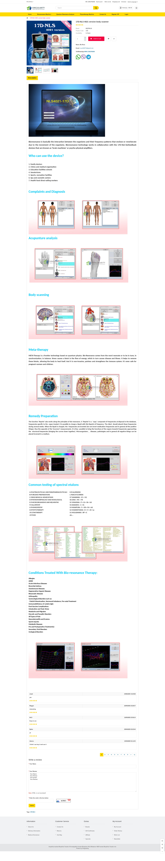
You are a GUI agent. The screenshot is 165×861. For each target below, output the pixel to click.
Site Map (59, 835)
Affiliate (87, 835)
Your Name (33, 764)
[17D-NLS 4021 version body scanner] (30, 70)
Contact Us (103, 14)
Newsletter (117, 839)
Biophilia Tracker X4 (65, 846)
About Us (31, 827)
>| (134, 754)
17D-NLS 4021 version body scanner (40, 18)
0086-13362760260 (89, 51)
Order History (118, 831)
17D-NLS (32, 812)
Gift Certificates (90, 831)
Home (30, 14)
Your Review (33, 771)
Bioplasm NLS (86, 846)
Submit (32, 805)
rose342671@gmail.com (86, 48)
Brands (87, 827)
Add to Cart (97, 39)
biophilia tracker (53, 846)
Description (32, 78)
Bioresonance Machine (44, 14)
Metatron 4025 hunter (97, 846)
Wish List (117, 835)
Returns (59, 831)
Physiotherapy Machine (87, 14)
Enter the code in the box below (39, 798)
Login (126, 14)
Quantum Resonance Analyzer (65, 14)
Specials (88, 839)
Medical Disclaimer (33, 835)
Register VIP (115, 14)
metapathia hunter (76, 846)
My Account (117, 827)
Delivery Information (34, 831)
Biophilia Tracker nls (110, 846)
